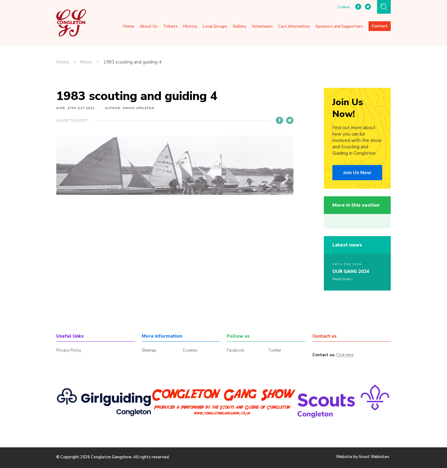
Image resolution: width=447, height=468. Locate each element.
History (190, 26)
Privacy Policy (68, 350)
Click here (344, 355)
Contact (380, 26)
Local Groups (215, 26)
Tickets (170, 26)
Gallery (239, 26)
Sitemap (149, 350)
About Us (149, 26)
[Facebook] (279, 120)
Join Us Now (357, 172)
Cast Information (294, 26)
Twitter (274, 350)
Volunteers (262, 26)
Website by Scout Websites (362, 456)
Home (128, 26)
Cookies (344, 7)
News (86, 62)
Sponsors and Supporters (339, 26)
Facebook (235, 350)
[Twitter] (289, 120)
